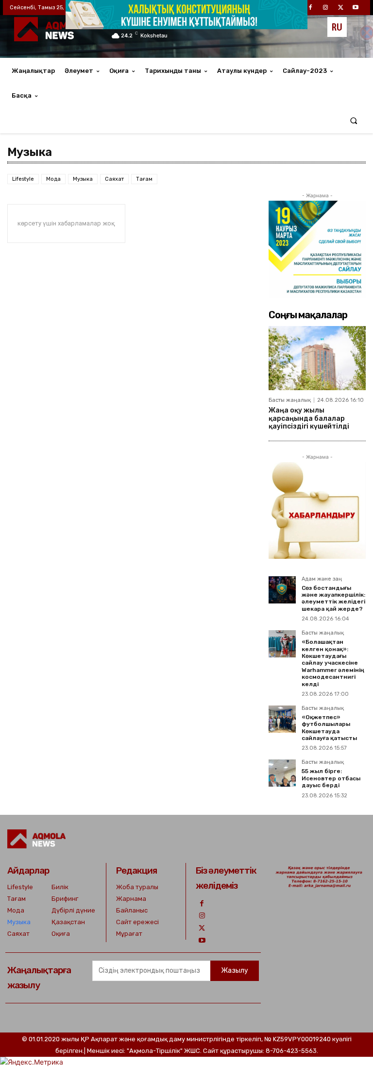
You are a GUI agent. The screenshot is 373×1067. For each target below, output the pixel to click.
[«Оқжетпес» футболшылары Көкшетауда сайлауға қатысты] (282, 719)
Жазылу (234, 970)
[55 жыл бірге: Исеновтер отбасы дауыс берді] (282, 773)
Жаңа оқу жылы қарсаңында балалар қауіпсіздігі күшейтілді (309, 418)
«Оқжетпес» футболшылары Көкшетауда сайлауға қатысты (329, 727)
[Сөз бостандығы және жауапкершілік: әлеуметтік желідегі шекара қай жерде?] (282, 589)
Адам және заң (322, 579)
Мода (53, 179)
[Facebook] (202, 903)
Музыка (83, 179)
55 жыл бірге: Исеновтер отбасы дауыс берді (331, 778)
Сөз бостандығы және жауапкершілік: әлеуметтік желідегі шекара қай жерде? (333, 598)
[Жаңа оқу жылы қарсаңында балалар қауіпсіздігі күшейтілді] (317, 358)
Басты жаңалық (290, 400)
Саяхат (114, 179)
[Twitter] (202, 928)
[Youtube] (202, 940)
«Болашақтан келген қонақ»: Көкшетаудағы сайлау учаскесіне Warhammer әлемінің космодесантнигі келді (333, 662)
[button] (353, 120)
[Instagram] (202, 916)
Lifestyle (23, 179)
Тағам (144, 179)
